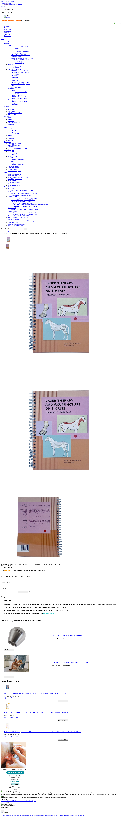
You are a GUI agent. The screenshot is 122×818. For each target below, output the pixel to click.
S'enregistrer (7, 34)
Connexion (7, 36)
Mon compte (7, 26)
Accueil (6, 232)
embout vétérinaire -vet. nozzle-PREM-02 (67, 635)
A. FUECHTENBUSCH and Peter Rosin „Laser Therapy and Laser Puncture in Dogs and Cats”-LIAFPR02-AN (36, 693)
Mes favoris (7, 29)
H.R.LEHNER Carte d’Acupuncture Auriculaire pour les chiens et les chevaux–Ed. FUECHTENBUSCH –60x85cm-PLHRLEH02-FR (42, 732)
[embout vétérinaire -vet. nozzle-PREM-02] (16, 648)
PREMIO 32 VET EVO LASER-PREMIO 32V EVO (71, 662)
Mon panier (7, 31)
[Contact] (15, 789)
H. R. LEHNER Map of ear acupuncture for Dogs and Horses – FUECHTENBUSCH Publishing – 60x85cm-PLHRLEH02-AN (41, 712)
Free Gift (6, 28)
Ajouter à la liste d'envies (11, 698)
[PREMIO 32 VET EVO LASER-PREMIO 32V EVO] (16, 675)
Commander (7, 32)
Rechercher (4, 229)
